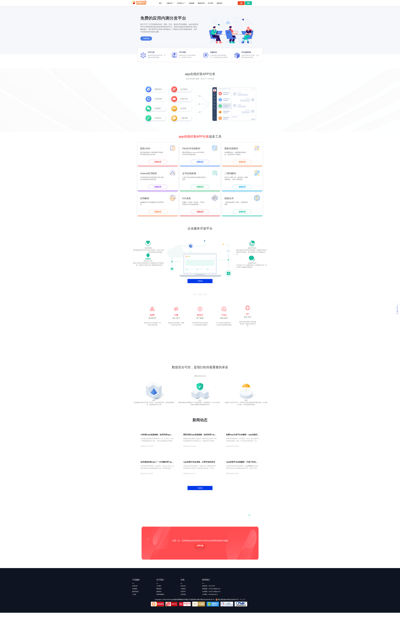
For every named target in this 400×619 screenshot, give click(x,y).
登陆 (248, 3)
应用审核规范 (160, 594)
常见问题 (183, 594)
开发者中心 (180, 3)
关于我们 (210, 3)
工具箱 (134, 594)
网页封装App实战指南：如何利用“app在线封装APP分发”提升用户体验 (199, 435)
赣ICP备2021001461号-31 (205, 599)
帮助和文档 (201, 3)
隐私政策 (158, 588)
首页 (160, 3)
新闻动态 (219, 3)
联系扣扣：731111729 (208, 586)
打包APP (183, 591)
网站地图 (242, 599)
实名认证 (183, 586)
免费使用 (157, 162)
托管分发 (134, 586)
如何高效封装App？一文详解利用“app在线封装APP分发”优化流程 (157, 462)
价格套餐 (191, 3)
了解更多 (200, 281)
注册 (241, 3)
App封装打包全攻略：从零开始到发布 (199, 462)
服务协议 (158, 591)
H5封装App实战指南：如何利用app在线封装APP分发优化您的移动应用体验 (157, 435)
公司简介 (158, 586)
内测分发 (169, 3)
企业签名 (183, 588)
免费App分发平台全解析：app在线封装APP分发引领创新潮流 (242, 435)
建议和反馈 (135, 591)
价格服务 (134, 588)
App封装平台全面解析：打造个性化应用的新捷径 (242, 462)
